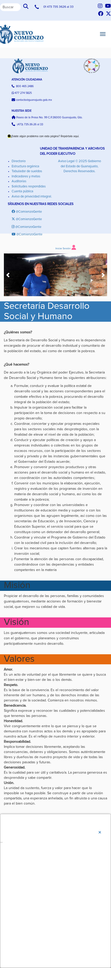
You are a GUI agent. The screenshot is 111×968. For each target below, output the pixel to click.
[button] (8, 274)
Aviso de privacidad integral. (32, 196)
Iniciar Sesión (63, 248)
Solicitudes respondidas (29, 186)
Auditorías (19, 181)
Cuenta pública (22, 191)
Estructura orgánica (25, 166)
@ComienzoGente (29, 211)
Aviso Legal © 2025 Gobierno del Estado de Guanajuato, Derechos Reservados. (79, 166)
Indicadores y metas (26, 176)
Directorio (19, 161)
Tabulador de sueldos (27, 171)
